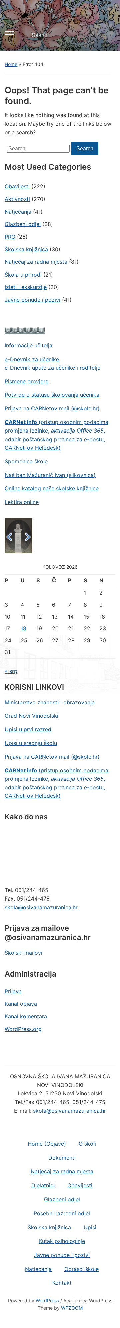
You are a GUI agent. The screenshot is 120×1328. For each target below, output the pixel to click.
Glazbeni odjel (23, 224)
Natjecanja (18, 211)
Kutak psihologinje (62, 1241)
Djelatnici (43, 1185)
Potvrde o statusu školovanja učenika (52, 394)
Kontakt (62, 1282)
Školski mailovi (23, 952)
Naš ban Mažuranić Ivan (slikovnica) (50, 475)
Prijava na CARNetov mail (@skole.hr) (52, 408)
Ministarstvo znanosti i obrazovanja (50, 702)
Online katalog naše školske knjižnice (52, 488)
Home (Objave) (47, 1143)
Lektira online (22, 502)
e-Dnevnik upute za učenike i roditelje (52, 367)
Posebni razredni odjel (62, 1213)
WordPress (47, 1300)
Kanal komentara (26, 1016)
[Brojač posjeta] (25, 330)
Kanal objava (21, 1003)
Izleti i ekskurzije (26, 287)
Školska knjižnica (26, 249)
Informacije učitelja (28, 345)
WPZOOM (72, 1308)
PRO (10, 236)
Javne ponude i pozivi (32, 299)
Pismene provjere (26, 381)
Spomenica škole (26, 461)
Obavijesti (17, 186)
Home (11, 64)
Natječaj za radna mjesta (36, 261)
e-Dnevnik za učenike (32, 359)
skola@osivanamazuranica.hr (41, 907)
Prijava (13, 991)
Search (104, 35)
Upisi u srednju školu (31, 742)
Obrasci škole (81, 1269)
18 (23, 628)
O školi (87, 1143)
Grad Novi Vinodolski (31, 715)
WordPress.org (23, 1029)
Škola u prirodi (23, 274)
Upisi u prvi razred (28, 729)
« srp (11, 671)
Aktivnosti (17, 199)
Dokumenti (62, 1157)
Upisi (90, 1227)
